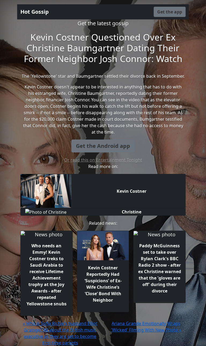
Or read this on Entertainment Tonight (103, 160)
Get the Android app (103, 145)
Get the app (169, 12)
